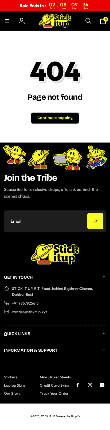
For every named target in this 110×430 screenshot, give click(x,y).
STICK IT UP (48, 416)
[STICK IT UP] (55, 263)
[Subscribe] (95, 221)
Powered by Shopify (68, 416)
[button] (7, 21)
